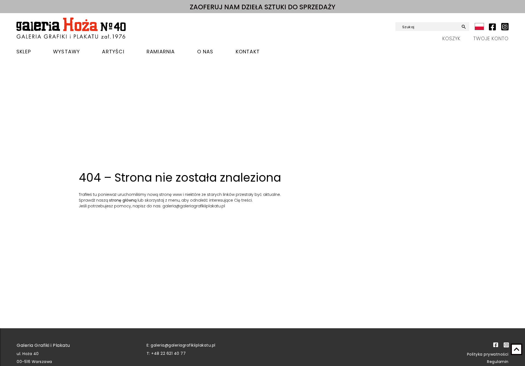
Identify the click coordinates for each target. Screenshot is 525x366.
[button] (461, 27)
